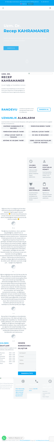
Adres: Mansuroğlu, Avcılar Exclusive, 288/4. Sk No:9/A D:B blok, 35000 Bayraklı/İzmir (20, 392)
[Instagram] (21, 3)
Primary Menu (50, 8)
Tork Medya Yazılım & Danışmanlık (43, 440)
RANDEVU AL (11, 48)
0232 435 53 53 (46, 1)
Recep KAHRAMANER (25, 440)
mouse (27, 61)
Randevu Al (30, 3)
